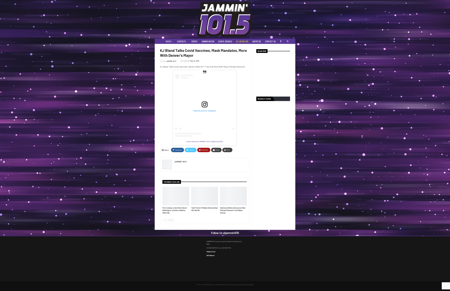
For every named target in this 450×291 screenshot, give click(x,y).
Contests (181, 41)
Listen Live (243, 41)
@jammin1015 (231, 233)
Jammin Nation (207, 41)
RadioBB (251, 285)
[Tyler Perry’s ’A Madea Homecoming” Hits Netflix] (204, 196)
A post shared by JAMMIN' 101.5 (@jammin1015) (204, 141)
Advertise (256, 41)
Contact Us (270, 41)
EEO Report (210, 255)
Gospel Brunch (225, 41)
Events (194, 41)
